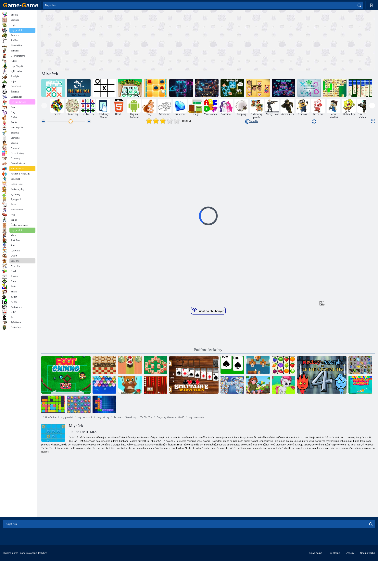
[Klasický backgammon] (155, 385)
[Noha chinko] (66, 375)
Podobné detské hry (208, 350)
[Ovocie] (79, 404)
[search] (359, 5)
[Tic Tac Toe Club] (232, 88)
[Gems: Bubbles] (283, 385)
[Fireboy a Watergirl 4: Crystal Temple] (321, 375)
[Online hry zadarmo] (20, 5)
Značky (350, 553)
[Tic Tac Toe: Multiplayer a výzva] (283, 88)
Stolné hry (130, 417)
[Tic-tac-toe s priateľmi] (79, 88)
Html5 (180, 417)
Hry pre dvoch (85, 417)
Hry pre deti (66, 417)
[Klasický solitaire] (232, 365)
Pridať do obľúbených (210, 311)
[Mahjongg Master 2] (155, 365)
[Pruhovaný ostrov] (258, 385)
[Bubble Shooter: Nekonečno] (130, 385)
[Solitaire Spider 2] (360, 88)
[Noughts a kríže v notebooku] (130, 88)
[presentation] (44, 105)
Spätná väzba (367, 553)
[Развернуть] (373, 121)
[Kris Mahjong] (334, 88)
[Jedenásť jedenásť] (53, 404)
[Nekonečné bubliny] (104, 385)
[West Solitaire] (194, 375)
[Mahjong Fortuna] (232, 385)
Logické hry (102, 417)
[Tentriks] (104, 404)
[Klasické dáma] (104, 365)
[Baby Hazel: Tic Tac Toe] (258, 88)
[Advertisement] (125, 40)
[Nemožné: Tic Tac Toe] (104, 88)
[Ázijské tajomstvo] (155, 88)
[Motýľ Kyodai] (360, 365)
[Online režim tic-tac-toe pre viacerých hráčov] (181, 88)
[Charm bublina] (360, 385)
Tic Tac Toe (146, 417)
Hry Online (51, 417)
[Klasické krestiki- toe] (53, 88)
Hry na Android (196, 417)
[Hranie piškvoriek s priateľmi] (207, 88)
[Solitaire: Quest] (258, 365)
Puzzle (117, 417)
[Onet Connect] (283, 365)
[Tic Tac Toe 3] (309, 88)
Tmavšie (253, 121)
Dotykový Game (165, 417)
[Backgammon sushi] (130, 365)
